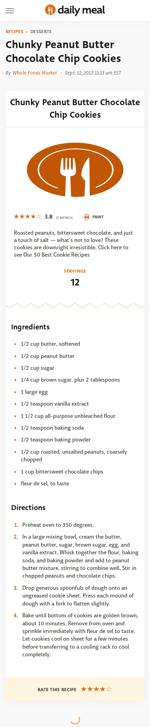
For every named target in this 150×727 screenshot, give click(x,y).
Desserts (41, 31)
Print (98, 217)
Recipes (14, 31)
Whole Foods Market (35, 73)
